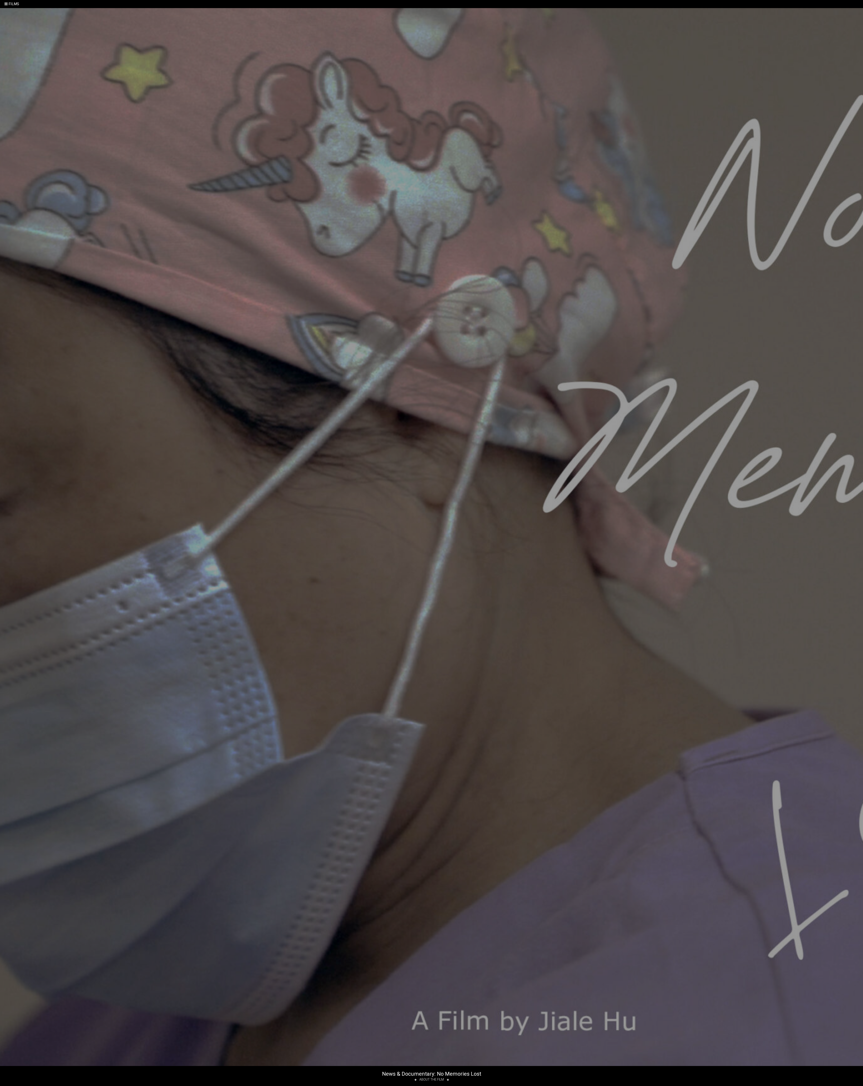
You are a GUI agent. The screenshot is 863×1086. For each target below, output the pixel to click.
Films (14, 4)
